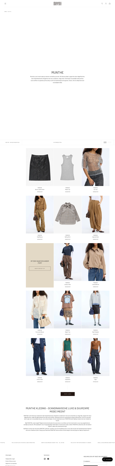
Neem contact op (40, 268)
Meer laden (67, 393)
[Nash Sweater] (95, 309)
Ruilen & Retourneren (11, 461)
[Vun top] (95, 167)
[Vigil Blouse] (40, 214)
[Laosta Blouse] (95, 262)
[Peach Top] (68, 167)
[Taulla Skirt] (68, 357)
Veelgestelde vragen (10, 458)
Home (5, 11)
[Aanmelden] (106, 4)
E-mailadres (87, 461)
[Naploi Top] (68, 309)
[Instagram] (44, 459)
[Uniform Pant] (68, 262)
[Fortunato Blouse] (40, 309)
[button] (5, 4)
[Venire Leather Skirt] (40, 167)
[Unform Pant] (40, 357)
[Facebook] (48, 459)
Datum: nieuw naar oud (12, 142)
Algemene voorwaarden (11, 463)
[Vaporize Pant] (95, 214)
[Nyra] (95, 357)
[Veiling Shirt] (68, 214)
